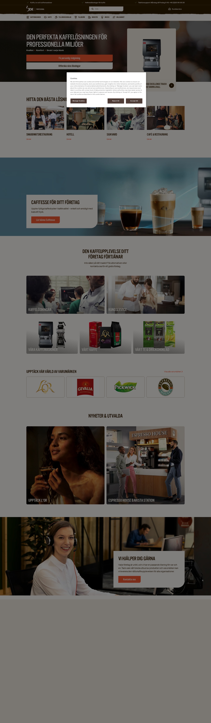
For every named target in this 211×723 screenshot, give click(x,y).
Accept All (134, 101)
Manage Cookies (79, 101)
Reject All (115, 101)
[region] (106, 89)
